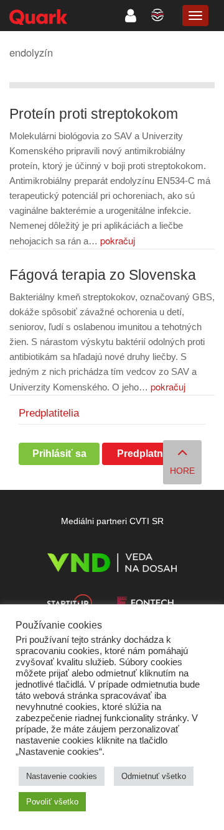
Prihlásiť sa (59, 453)
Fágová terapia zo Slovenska (102, 275)
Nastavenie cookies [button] (61, 776)
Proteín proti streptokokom (93, 114)
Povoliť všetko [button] (52, 801)
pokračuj (117, 240)
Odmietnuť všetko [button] (153, 776)
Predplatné (143, 453)
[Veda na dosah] (111, 564)
